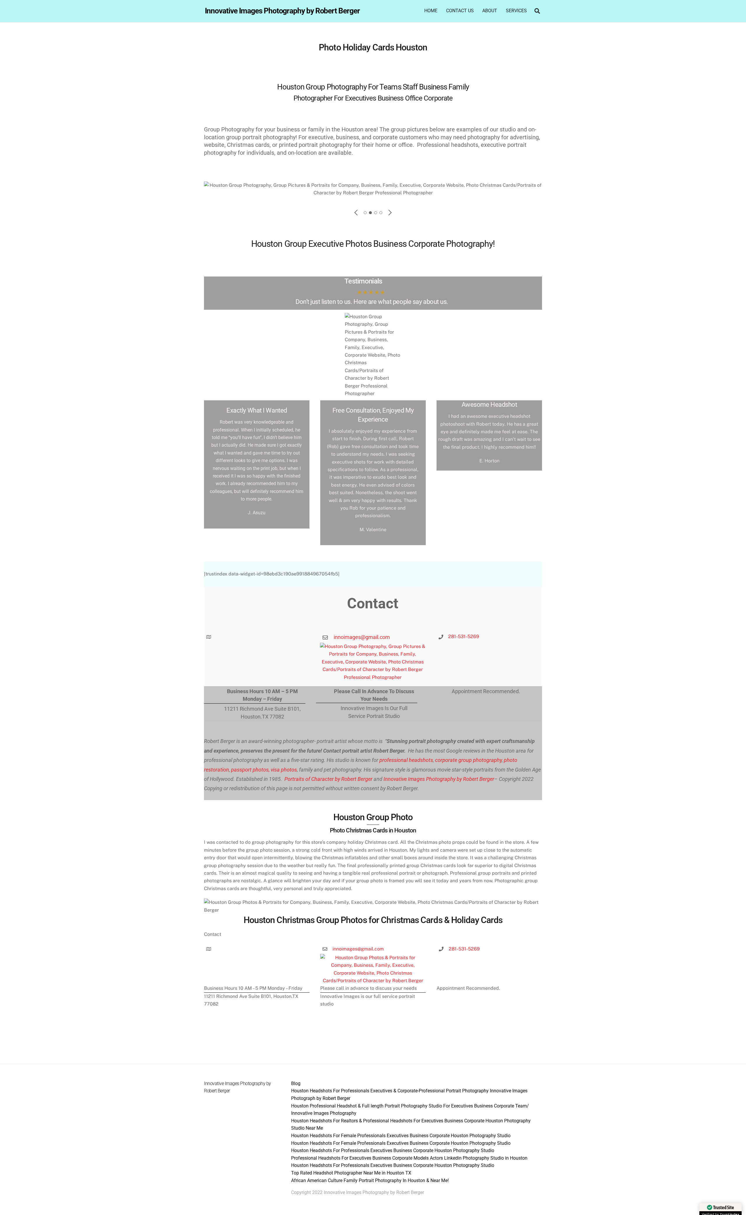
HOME (430, 10)
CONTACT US (460, 10)
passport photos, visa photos (264, 770)
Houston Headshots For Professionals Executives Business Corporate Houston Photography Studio (392, 1150)
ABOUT (489, 10)
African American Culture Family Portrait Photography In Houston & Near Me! (370, 1180)
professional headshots (405, 760)
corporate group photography (468, 760)
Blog (295, 1083)
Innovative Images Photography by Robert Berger (438, 779)
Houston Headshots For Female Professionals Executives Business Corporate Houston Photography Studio (401, 1135)
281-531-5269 (463, 636)
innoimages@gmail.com (362, 637)
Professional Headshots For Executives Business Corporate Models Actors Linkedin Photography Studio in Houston (409, 1158)
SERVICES (516, 10)
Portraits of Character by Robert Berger (327, 779)
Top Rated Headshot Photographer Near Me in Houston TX (351, 1173)
